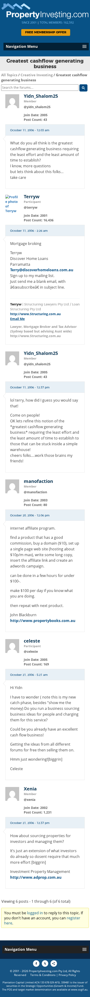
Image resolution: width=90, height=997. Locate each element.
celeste (32, 641)
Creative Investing (37, 75)
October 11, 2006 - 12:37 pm (30, 387)
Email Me (17, 319)
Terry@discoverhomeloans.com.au (41, 269)
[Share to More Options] (54, 963)
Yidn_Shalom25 (41, 96)
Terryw (31, 197)
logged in (35, 912)
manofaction (38, 481)
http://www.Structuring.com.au (35, 314)
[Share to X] (45, 963)
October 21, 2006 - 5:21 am (29, 675)
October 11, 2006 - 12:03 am (29, 130)
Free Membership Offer (45, 32)
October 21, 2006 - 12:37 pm (30, 823)
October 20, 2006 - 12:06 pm (30, 515)
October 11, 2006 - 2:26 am (29, 230)
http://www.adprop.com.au (36, 877)
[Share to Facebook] (36, 963)
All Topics (9, 75)
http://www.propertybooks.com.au (42, 620)
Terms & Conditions (43, 975)
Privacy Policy (67, 975)
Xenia (30, 789)
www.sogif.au (79, 989)
